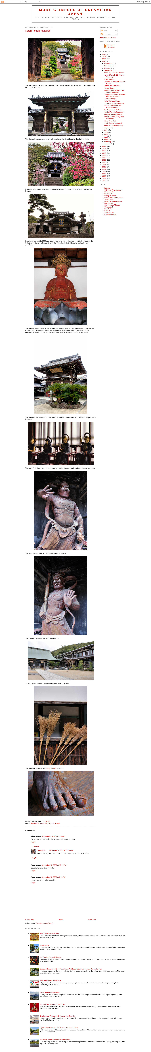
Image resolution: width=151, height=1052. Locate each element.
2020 (104, 151)
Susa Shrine (44, 945)
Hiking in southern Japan (113, 197)
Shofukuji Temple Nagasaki (114, 103)
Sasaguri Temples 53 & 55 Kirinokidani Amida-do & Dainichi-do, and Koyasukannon (71, 969)
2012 (104, 169)
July (106, 130)
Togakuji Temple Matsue (113, 114)
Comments (107, 34)
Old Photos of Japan (112, 205)
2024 (104, 59)
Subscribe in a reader (108, 37)
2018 (104, 155)
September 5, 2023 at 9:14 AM (53, 836)
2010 (104, 174)
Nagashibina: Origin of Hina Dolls (52, 1004)
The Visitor (111, 47)
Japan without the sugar (113, 201)
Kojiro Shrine (108, 79)
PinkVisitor (108, 209)
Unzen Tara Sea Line (112, 86)
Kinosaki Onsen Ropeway (113, 125)
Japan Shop (108, 199)
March (106, 139)
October (107, 68)
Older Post (92, 920)
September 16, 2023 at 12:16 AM (54, 865)
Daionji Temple (50, 768)
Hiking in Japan (110, 196)
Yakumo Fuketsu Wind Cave (50, 981)
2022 (104, 146)
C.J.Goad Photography (113, 190)
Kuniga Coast (109, 88)
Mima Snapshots (110, 121)
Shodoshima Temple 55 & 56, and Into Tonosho (57, 1016)
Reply (33, 842)
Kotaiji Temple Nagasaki (37, 30)
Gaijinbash (108, 194)
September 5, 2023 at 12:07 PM (61, 850)
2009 (104, 176)
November (108, 66)
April (106, 137)
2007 (104, 181)
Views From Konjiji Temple (49, 992)
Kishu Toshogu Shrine (112, 101)
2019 (104, 153)
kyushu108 (35, 823)
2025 (104, 57)
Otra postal (108, 207)
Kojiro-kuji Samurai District (114, 73)
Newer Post (29, 920)
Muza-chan (108, 203)
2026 (104, 54)
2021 (104, 148)
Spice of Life (109, 213)
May (106, 135)
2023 (104, 61)
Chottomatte (109, 192)
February (108, 142)
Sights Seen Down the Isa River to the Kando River (59, 1028)
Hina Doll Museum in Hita (49, 934)
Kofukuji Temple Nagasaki (113, 112)
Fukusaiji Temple (110, 99)
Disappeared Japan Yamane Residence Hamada (114, 95)
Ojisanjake (41, 850)
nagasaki (43, 823)
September (108, 70)
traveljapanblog (110, 214)
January (107, 144)
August (107, 128)
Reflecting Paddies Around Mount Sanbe (55, 1039)
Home (61, 920)
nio (49, 823)
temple (57, 823)
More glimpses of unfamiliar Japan (75, 12)
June (106, 132)
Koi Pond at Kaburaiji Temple (50, 957)
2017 (104, 158)
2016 (104, 160)
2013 (104, 167)
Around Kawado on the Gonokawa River (112, 106)
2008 (104, 178)
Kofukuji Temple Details (112, 110)
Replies (36, 846)
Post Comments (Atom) (44, 923)
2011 (104, 171)
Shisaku (107, 211)
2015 (104, 162)
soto (52, 823)
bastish (107, 188)
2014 (104, 165)
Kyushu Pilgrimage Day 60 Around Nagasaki (114, 91)
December (108, 63)
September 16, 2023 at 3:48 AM (53, 877)
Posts (105, 31)
